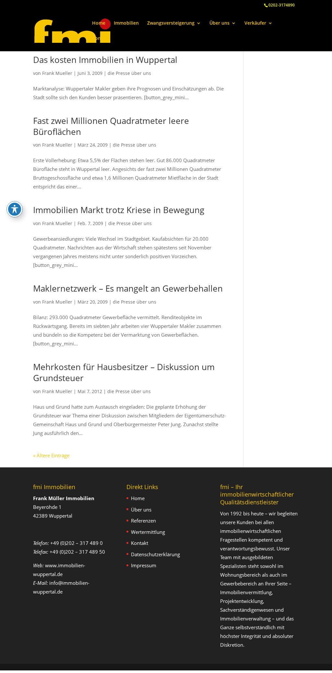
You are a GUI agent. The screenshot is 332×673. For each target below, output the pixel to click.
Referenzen (143, 520)
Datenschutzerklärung (155, 554)
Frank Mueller (57, 73)
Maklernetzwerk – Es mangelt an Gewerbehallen (128, 288)
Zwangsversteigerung (171, 23)
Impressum (143, 565)
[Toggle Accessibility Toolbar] (14, 209)
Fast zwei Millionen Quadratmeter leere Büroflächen (111, 126)
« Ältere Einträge (51, 455)
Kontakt (101, 38)
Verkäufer (255, 23)
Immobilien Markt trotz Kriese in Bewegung (118, 210)
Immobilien (126, 23)
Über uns (219, 23)
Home (98, 23)
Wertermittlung (148, 532)
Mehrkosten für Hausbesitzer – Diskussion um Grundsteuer (124, 372)
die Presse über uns (129, 73)
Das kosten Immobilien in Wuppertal (105, 60)
